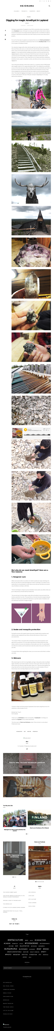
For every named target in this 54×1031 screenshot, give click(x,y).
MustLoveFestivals (14, 952)
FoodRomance (45, 943)
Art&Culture (16, 940)
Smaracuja (6, 999)
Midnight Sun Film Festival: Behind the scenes (14, 830)
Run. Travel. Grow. (8, 985)
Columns (16, 11)
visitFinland (21, 717)
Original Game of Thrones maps (12, 900)
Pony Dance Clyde (8, 996)
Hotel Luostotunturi (44, 40)
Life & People (32, 892)
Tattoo (25, 954)
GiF (25, 731)
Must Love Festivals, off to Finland (39, 828)
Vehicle (46, 954)
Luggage (32, 949)
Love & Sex (31, 895)
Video (25, 957)
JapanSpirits (42, 946)
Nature (29, 731)
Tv (40, 954)
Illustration (25, 946)
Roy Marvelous (7, 982)
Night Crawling (35, 952)
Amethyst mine (42, 41)
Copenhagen (37, 856)
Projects (24, 11)
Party (44, 952)
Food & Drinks (32, 902)
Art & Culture (32, 899)
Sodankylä (37, 717)
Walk (30, 957)
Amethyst (16, 31)
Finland (29, 16)
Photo (8, 954)
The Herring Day (7, 903)
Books (31, 940)
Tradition (35, 731)
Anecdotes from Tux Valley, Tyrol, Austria (13, 911)
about (38, 11)
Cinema (7, 943)
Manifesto (32, 11)
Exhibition (15, 943)
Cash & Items (31, 906)
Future (11, 946)
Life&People (11, 949)
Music (46, 949)
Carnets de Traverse (9, 989)
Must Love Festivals (25, 722)
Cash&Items (19, 731)
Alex (27, 741)
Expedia (19, 719)
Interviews (34, 946)
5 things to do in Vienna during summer (14, 907)
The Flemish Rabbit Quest (10, 892)
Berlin (16, 851)
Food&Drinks (32, 943)
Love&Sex (23, 949)
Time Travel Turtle (8, 1006)
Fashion (21, 943)
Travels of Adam (7, 1013)
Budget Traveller (8, 1003)
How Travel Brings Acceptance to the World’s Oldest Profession (14, 896)
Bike (27, 940)
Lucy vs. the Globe (8, 1010)
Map (39, 949)
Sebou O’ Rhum (7, 992)
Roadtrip (17, 954)
